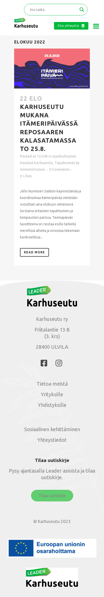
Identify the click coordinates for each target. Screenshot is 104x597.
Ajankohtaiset (64, 156)
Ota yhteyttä (68, 25)
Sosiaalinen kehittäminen (52, 429)
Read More (34, 252)
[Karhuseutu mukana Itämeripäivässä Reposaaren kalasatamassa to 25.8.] (52, 69)
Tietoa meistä (52, 384)
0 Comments (59, 169)
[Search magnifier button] (81, 9)
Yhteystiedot (52, 440)
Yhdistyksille (52, 405)
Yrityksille (52, 394)
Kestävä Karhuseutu (36, 163)
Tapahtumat (65, 163)
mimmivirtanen (32, 169)
